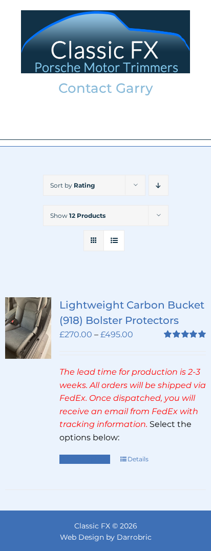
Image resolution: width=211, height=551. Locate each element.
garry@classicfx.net (105, 106)
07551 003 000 (105, 121)
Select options (88, 459)
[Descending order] (158, 185)
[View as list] (114, 241)
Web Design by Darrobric (106, 537)
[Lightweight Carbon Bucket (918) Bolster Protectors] (28, 328)
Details (138, 459)
